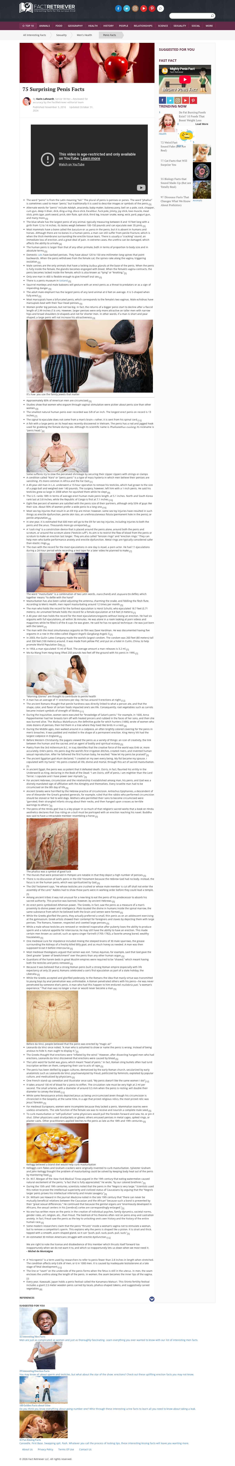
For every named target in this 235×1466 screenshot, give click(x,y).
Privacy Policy (45, 1449)
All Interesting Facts (34, 35)
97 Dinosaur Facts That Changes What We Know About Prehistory (175, 201)
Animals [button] (44, 25)
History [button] (108, 25)
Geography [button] (75, 25)
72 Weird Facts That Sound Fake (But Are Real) (173, 146)
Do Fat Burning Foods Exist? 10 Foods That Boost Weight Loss (192, 116)
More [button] (209, 25)
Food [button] (59, 25)
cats (40, 254)
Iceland (63, 280)
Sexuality (61, 35)
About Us (27, 1449)
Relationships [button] (143, 25)
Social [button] (196, 25)
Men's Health (84, 35)
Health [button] (93, 25)
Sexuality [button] (180, 25)
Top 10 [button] (29, 25)
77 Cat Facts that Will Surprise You (174, 163)
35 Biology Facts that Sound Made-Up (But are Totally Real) (176, 183)
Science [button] (163, 25)
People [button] (123, 25)
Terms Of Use (66, 1449)
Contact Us (85, 1449)
